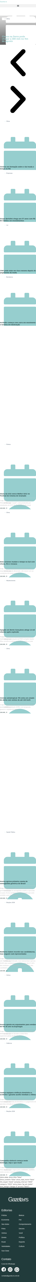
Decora (21, 1229)
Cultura (21, 1246)
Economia (5, 1220)
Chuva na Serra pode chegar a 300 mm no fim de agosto (15, 38)
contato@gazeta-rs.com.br (10, 1276)
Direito (3, 1237)
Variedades (5, 1246)
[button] (18, 5)
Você (21, 1233)
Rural (3, 1242)
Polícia (4, 1215)
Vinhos (4, 1233)
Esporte (22, 1242)
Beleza (21, 1215)
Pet (20, 1220)
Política (21, 1237)
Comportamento (25, 1224)
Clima (8, 19)
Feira (3, 1229)
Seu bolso (5, 1224)
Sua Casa (5, 1251)
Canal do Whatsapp (8, 1264)
